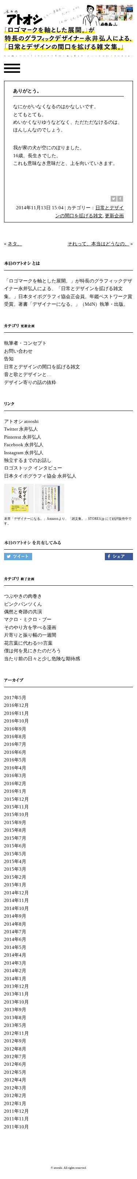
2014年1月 (15, 978)
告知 (9, 358)
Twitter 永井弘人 (21, 429)
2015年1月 (15, 884)
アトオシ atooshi (21, 421)
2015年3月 (15, 869)
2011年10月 (16, 1126)
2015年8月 (15, 830)
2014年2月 (15, 970)
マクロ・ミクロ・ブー (28, 619)
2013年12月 (16, 986)
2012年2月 (15, 1095)
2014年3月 (15, 963)
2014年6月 (15, 939)
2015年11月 (16, 807)
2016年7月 (15, 744)
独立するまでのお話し (28, 460)
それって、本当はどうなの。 (98, 243)
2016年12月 (16, 705)
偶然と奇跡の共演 (23, 611)
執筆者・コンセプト (25, 343)
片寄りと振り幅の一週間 (30, 635)
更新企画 (114, 215)
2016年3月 (15, 775)
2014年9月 (15, 916)
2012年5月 (15, 1072)
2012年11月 (16, 1033)
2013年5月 (15, 1025)
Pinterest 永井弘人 (22, 437)
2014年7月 (15, 931)
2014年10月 (16, 908)
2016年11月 (16, 713)
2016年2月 (15, 783)
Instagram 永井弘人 (23, 452)
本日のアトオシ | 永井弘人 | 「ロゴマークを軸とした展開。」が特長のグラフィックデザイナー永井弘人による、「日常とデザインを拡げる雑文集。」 (68, 32)
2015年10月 (16, 814)
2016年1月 (15, 791)
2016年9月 (15, 729)
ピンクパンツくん (23, 604)
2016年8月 (15, 736)
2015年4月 (15, 861)
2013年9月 (15, 1009)
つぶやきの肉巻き (23, 596)
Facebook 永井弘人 (23, 444)
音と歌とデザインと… (28, 374)
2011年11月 (16, 1118)
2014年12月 (16, 892)
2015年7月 (15, 838)
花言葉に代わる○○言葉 (28, 643)
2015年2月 (15, 877)
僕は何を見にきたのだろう (32, 650)
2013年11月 (16, 994)
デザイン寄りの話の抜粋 (30, 382)
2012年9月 (15, 1041)
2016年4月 (15, 768)
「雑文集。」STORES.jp (86, 519)
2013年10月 (16, 1002)
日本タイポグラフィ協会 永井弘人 (40, 476)
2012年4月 (15, 1080)
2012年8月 (15, 1049)
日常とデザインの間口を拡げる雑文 (42, 366)
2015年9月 (15, 822)
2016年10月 (16, 721)
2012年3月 (15, 1088)
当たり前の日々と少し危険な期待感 (42, 658)
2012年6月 (15, 1064)
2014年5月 (15, 947)
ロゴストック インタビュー (33, 468)
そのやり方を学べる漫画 (30, 627)
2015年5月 (15, 853)
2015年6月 (15, 845)
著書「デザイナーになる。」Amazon (31, 519)
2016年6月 (15, 752)
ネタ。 (15, 243)
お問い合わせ (18, 351)
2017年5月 (15, 697)
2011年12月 (16, 1111)
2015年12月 (16, 799)
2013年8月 (15, 1017)
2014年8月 (15, 924)
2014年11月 (16, 900)
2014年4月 (15, 955)
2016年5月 (15, 760)
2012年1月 (15, 1103)
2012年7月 (15, 1056)
